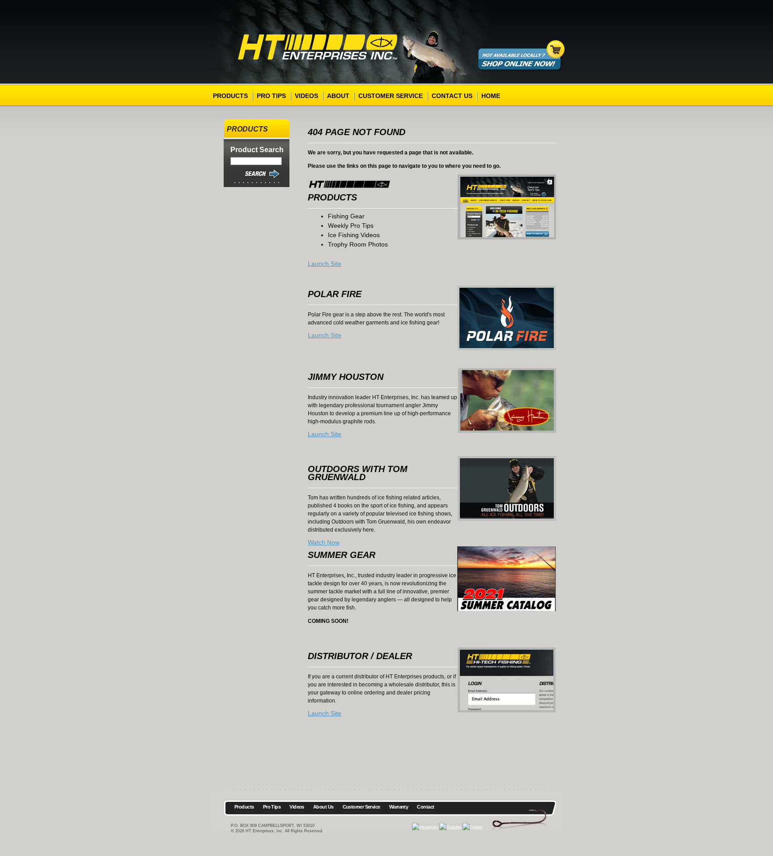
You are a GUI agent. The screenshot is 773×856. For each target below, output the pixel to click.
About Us (323, 806)
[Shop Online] (507, 77)
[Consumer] (507, 207)
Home (490, 95)
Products (230, 95)
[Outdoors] (507, 488)
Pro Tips (271, 95)
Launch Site (324, 263)
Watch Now (324, 542)
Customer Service (390, 95)
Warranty (398, 806)
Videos (306, 95)
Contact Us (452, 95)
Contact (425, 806)
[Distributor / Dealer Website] (507, 400)
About (338, 95)
